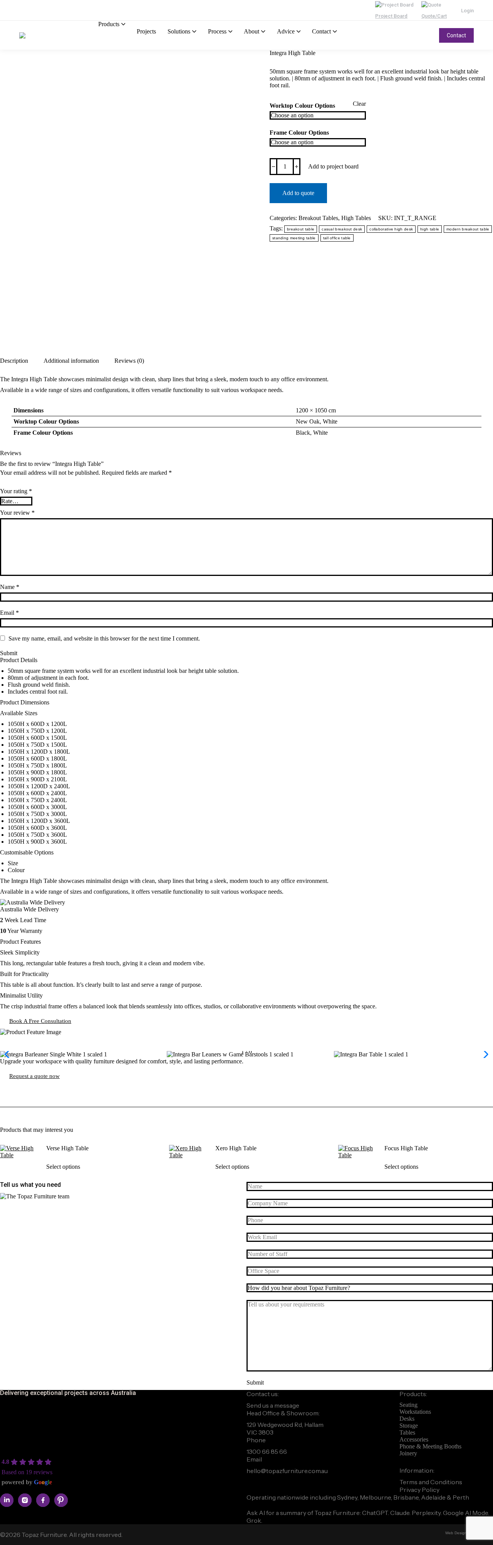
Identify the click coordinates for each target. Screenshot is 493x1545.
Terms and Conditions (430, 1482)
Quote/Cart (434, 16)
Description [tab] (14, 360)
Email (9, 612)
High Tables (356, 218)
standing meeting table (294, 238)
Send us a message (272, 1405)
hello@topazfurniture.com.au (287, 1471)
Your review (17, 512)
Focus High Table (406, 1148)
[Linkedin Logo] (6, 1500)
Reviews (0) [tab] (129, 360)
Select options (63, 1166)
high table (429, 229)
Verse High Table (67, 1148)
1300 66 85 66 (266, 1451)
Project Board (391, 16)
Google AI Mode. (466, 1513)
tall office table (337, 238)
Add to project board (333, 166)
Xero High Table (236, 1148)
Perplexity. (427, 1513)
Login (467, 10)
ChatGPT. (376, 1513)
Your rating (16, 491)
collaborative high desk (391, 229)
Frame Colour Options (299, 132)
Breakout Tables (318, 218)
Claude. (401, 1513)
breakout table (300, 229)
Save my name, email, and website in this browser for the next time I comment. (104, 638)
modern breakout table (467, 229)
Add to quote (298, 193)
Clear (359, 103)
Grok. (254, 1520)
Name (9, 587)
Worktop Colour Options (302, 105)
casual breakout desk (342, 229)
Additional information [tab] (71, 360)
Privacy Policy (419, 1489)
